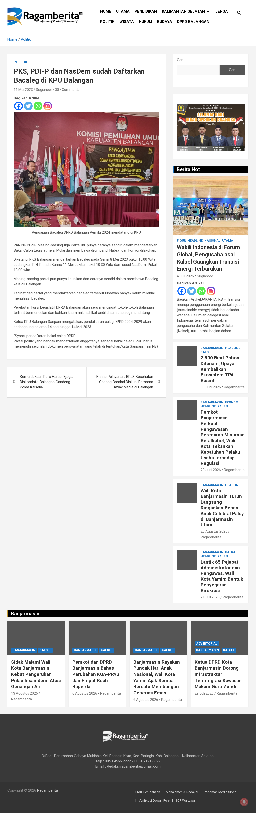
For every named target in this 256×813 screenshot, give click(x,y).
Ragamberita (234, 387)
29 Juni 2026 (211, 470)
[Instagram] (48, 106)
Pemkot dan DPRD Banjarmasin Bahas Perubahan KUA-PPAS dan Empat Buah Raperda (96, 674)
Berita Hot (188, 169)
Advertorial (207, 644)
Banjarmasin (212, 348)
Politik (107, 22)
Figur (181, 240)
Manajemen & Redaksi (182, 792)
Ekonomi (232, 402)
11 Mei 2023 (23, 90)
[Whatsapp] (38, 106)
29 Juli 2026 (204, 694)
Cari (180, 60)
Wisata (127, 22)
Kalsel (206, 352)
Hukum (145, 22)
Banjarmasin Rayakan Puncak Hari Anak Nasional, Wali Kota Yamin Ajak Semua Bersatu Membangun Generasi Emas (157, 677)
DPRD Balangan (193, 22)
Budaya (164, 22)
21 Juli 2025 (210, 597)
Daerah (231, 552)
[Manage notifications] (244, 802)
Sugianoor (44, 90)
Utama (123, 11)
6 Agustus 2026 (84, 694)
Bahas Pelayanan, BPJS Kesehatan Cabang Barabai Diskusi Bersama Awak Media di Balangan (124, 382)
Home (105, 11)
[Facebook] (18, 106)
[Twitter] (28, 106)
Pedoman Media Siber (220, 792)
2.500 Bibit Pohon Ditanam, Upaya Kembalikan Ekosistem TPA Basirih (220, 369)
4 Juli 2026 (185, 276)
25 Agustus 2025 (214, 532)
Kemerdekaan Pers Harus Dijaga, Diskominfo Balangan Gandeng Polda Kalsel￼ (46, 382)
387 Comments (67, 90)
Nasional (212, 240)
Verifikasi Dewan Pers (154, 800)
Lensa (222, 11)
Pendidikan (146, 11)
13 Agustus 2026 (24, 694)
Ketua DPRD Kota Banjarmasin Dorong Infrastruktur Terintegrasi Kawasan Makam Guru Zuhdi (218, 674)
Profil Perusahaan (148, 792)
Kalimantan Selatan (183, 11)
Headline (195, 240)
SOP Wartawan (186, 800)
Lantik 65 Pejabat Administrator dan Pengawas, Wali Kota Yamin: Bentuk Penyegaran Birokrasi (222, 576)
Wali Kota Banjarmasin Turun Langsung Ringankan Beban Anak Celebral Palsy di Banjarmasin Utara (222, 508)
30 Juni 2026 (211, 387)
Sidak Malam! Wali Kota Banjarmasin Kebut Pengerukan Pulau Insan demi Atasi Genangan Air (36, 674)
